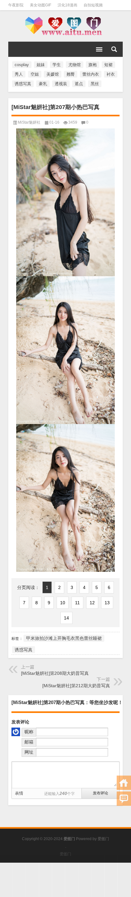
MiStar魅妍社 (29, 122)
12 (92, 602)
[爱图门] (65, 26)
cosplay (22, 64)
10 (62, 602)
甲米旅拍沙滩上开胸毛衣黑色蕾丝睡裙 (64, 638)
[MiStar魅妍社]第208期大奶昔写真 (55, 673)
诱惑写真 (23, 83)
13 (107, 602)
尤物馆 (74, 64)
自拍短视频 (93, 5)
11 (77, 602)
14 (66, 617)
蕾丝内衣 (90, 74)
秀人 (19, 74)
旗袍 (92, 64)
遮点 (79, 83)
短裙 (108, 64)
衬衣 (111, 74)
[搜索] (114, 49)
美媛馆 (52, 74)
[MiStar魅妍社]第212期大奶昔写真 (76, 685)
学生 (56, 64)
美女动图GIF (40, 5)
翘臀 (70, 74)
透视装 (61, 83)
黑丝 (95, 83)
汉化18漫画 (67, 5)
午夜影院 (16, 5)
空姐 (35, 74)
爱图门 (103, 839)
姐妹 (41, 64)
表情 (19, 793)
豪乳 (43, 83)
